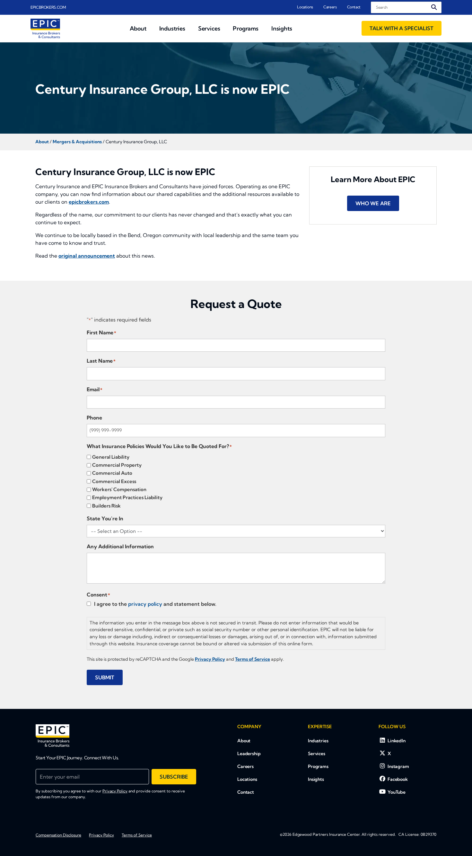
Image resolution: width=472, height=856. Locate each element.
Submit (104, 677)
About (243, 741)
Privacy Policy (114, 791)
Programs (318, 766)
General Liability (110, 457)
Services (316, 753)
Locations (305, 6)
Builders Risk (106, 506)
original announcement (86, 255)
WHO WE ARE (373, 203)
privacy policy (145, 604)
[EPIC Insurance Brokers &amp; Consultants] (52, 735)
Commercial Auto (112, 473)
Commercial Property (117, 465)
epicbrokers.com (89, 202)
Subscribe (174, 776)
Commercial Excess (114, 481)
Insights (316, 779)
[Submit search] (434, 7)
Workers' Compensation (119, 489)
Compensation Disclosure (58, 835)
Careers (330, 6)
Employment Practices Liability (127, 497)
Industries (318, 741)
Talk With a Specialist (401, 28)
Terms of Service (137, 835)
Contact (354, 6)
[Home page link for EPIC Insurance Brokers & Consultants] (45, 28)
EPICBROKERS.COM (48, 7)
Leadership (249, 753)
